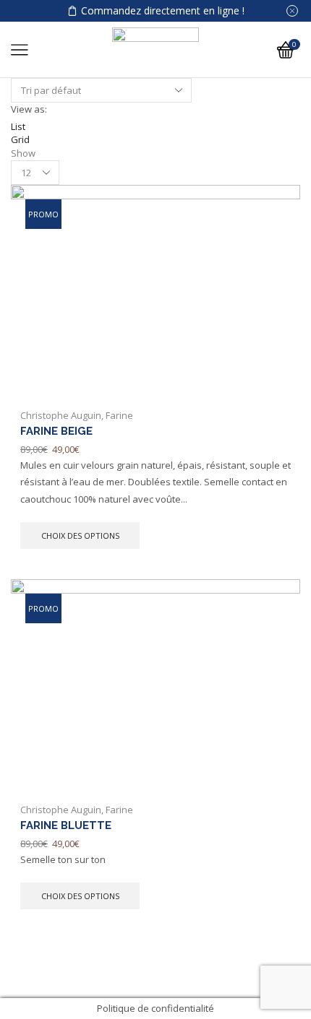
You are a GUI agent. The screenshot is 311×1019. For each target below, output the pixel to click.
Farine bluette (65, 825)
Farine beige (56, 431)
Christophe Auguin (60, 415)
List (18, 126)
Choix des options (80, 535)
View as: (29, 109)
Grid (20, 139)
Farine (119, 415)
